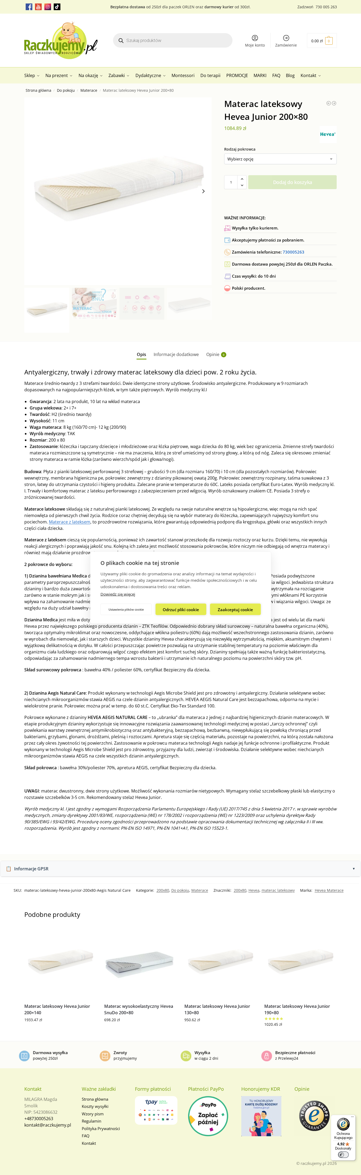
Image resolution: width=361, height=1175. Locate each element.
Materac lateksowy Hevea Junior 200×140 (57, 1009)
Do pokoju (66, 90)
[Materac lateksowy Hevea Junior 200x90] (328, 103)
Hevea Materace (329, 890)
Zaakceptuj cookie (235, 609)
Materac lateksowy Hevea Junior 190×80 (297, 1009)
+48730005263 (38, 1119)
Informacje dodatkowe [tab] (176, 354)
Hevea (254, 890)
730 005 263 (326, 6)
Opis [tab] (141, 354)
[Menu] (352, 1118)
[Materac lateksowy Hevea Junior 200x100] (334, 103)
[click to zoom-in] (118, 191)
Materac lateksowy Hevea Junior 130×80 (217, 1009)
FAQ (86, 1135)
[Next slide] (203, 191)
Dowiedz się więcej (117, 593)
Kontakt (89, 1143)
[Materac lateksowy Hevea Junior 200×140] (60, 963)
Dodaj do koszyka (292, 182)
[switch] (343, 1154)
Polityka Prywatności (101, 1128)
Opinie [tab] (215, 354)
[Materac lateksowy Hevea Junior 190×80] (300, 963)
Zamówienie (286, 45)
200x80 (163, 890)
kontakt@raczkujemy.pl (47, 1125)
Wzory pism (93, 1113)
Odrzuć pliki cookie (181, 609)
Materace (88, 90)
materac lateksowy (278, 890)
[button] (322, 40)
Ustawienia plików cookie (126, 609)
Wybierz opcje (60, 1031)
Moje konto (255, 45)
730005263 (293, 252)
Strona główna (38, 90)
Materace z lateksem (69, 522)
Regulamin (91, 1121)
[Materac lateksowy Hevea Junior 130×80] (220, 963)
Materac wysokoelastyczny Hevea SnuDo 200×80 (138, 1009)
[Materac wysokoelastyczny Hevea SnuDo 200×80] (140, 963)
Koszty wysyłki (95, 1106)
